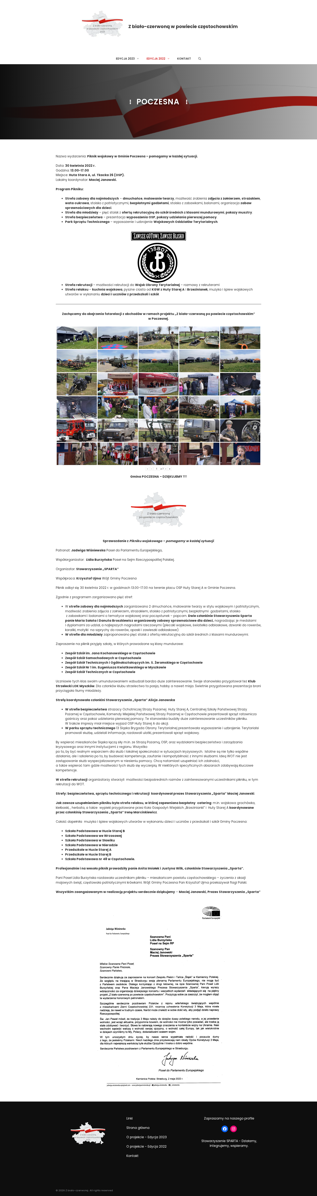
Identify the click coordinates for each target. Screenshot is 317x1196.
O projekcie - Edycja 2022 (146, 1146)
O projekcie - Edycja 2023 (146, 1137)
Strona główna (138, 1128)
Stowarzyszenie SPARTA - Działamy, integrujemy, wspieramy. (229, 1143)
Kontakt (184, 59)
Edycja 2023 (125, 59)
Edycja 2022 (156, 59)
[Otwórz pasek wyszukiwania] (200, 58)
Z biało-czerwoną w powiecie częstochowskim (183, 26)
